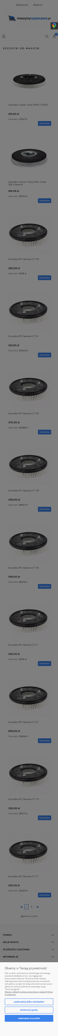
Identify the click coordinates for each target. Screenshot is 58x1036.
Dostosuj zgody (29, 1010)
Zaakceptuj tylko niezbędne (29, 1002)
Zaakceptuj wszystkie (29, 1018)
